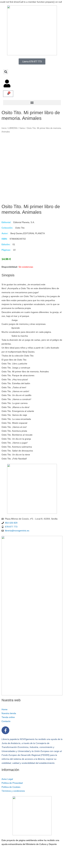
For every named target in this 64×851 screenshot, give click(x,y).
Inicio (4, 128)
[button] (5, 71)
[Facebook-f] (5, 730)
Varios (22, 128)
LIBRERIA (13, 128)
